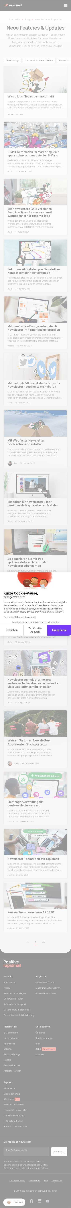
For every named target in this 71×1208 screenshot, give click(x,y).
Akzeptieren (59, 630)
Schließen (12, 630)
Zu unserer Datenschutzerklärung (20, 617)
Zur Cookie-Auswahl (35, 630)
